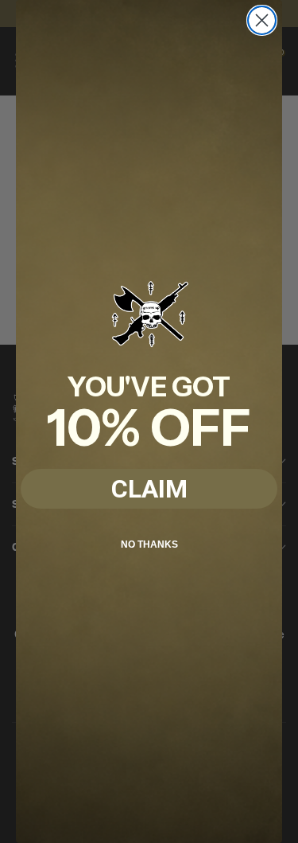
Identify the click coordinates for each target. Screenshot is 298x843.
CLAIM (149, 489)
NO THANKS (149, 544)
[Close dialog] (262, 20)
